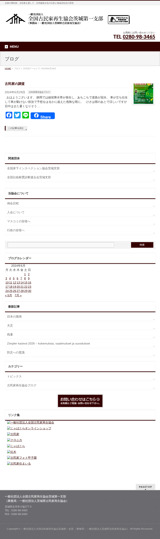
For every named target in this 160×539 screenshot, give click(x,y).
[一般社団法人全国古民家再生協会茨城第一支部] (67, 20)
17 (7, 286)
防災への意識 (16, 352)
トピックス (14, 376)
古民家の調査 (15, 83)
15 (26, 282)
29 (26, 291)
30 (29, 291)
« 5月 (8, 295)
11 (10, 282)
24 (7, 291)
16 (29, 282)
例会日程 (13, 203)
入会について (16, 212)
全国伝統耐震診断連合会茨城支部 (29, 177)
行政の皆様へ (16, 230)
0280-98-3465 (139, 37)
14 (22, 282)
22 (26, 286)
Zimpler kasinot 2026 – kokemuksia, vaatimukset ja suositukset (48, 343)
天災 (10, 325)
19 (14, 286)
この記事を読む (16, 128)
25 (10, 291)
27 (18, 291)
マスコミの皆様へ (18, 221)
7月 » (18, 295)
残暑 (10, 334)
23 (29, 286)
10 (7, 282)
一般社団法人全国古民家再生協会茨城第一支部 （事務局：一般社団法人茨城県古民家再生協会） (75, 528)
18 (10, 286)
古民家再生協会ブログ (39, 92)
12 (14, 282)
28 (22, 291)
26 (14, 291)
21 (22, 286)
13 (18, 282)
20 (18, 286)
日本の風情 (14, 316)
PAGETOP (145, 486)
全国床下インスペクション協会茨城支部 (33, 168)
